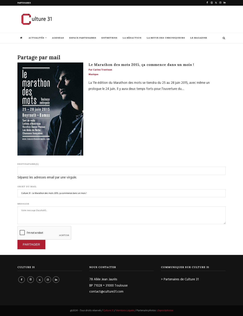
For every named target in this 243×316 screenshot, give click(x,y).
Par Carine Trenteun (100, 70)
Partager (31, 244)
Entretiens (109, 37)
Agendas (58, 37)
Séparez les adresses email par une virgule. (47, 177)
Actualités (36, 37)
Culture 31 (108, 311)
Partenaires (24, 3)
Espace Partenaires (82, 37)
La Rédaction (132, 37)
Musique (93, 74)
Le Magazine (198, 37)
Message (23, 203)
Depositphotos (165, 311)
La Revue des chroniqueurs (166, 37)
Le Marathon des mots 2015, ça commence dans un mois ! (141, 64)
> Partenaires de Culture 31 (180, 279)
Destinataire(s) (28, 164)
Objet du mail (27, 186)
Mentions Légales (125, 311)
